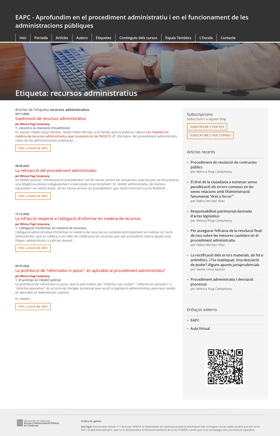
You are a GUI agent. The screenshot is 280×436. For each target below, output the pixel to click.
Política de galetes (91, 421)
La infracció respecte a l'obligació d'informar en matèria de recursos (78, 218)
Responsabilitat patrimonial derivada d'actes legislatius (221, 213)
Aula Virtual (200, 328)
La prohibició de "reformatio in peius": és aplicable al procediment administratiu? (90, 270)
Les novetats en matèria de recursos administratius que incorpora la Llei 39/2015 (92, 134)
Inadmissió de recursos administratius (50, 118)
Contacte (228, 37)
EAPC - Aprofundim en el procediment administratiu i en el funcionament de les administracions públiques (131, 21)
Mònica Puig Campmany (35, 124)
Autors (82, 37)
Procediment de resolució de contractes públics (224, 165)
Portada (41, 37)
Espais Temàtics (178, 37)
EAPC (195, 320)
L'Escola (206, 37)
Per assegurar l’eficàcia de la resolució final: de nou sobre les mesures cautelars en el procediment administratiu (226, 235)
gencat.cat (76, 7)
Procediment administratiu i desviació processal (222, 282)
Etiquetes (103, 37)
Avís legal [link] (86, 426)
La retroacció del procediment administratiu (55, 170)
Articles (62, 37)
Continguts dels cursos (138, 37)
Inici (22, 37)
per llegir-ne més (33, 148)
